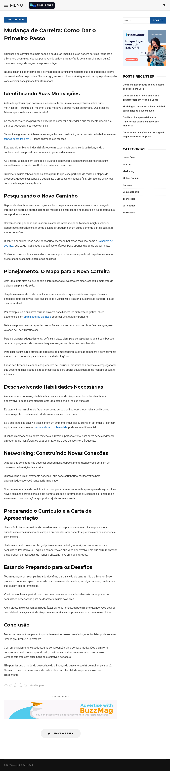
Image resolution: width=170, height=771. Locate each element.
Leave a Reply (63, 733)
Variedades (129, 205)
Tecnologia (129, 199)
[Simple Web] (41, 6)
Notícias (127, 185)
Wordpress (129, 212)
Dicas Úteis (129, 157)
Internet (127, 164)
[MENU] (6, 5)
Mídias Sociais (131, 178)
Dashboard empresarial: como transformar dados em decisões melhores (141, 121)
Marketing (128, 171)
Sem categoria (15, 20)
